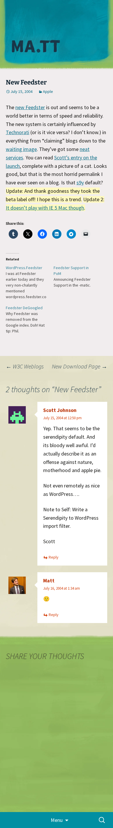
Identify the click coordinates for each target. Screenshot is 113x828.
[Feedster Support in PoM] (77, 276)
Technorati (17, 132)
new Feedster (30, 107)
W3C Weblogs (25, 366)
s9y (80, 182)
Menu (57, 820)
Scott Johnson (59, 410)
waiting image (21, 149)
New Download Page (79, 366)
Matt (48, 580)
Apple (48, 91)
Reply (54, 557)
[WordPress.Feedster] (30, 282)
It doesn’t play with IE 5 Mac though (45, 207)
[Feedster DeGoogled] (30, 319)
